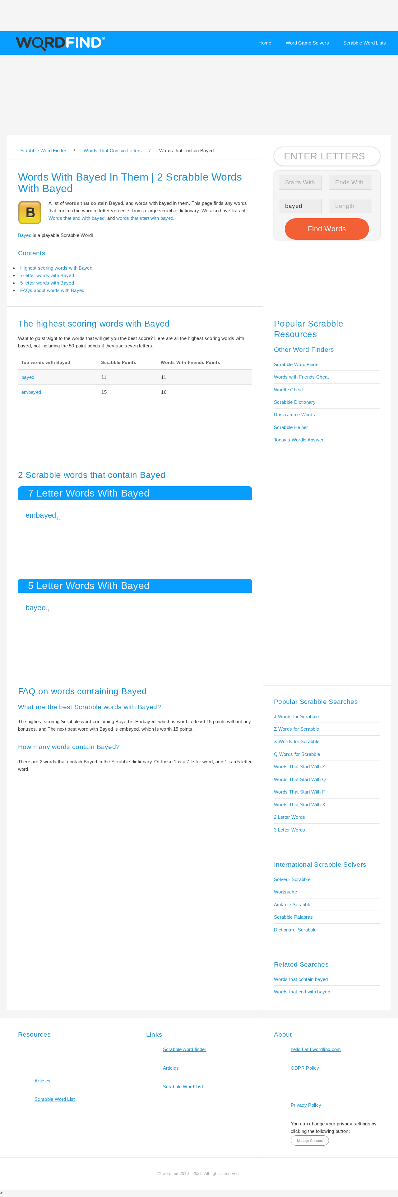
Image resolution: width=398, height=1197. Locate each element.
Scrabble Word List (55, 1099)
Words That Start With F (299, 791)
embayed (31, 392)
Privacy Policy (306, 1105)
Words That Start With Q (300, 779)
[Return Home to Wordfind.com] (59, 50)
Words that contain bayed (301, 979)
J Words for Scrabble (296, 716)
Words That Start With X (299, 804)
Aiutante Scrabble (292, 904)
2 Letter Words (289, 817)
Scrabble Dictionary (295, 402)
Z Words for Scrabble (296, 729)
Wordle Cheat (288, 389)
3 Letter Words (289, 829)
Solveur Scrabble (292, 879)
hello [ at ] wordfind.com (316, 1049)
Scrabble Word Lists (364, 42)
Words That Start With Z (299, 766)
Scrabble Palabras (293, 917)
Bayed (25, 235)
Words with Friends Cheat (301, 376)
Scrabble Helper (291, 427)
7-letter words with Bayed (47, 275)
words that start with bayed (144, 218)
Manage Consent (310, 1141)
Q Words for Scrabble (297, 754)
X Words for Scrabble (296, 741)
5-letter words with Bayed (47, 282)
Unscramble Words (294, 414)
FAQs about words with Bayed (52, 290)
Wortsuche (285, 891)
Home (264, 42)
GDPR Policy (305, 1068)
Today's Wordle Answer (298, 439)
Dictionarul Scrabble (295, 929)
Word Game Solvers (307, 42)
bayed (28, 377)
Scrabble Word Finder (297, 364)
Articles (42, 1080)
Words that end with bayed (77, 218)
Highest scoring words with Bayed (56, 268)
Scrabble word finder (184, 1049)
